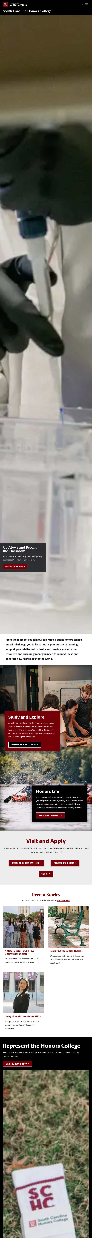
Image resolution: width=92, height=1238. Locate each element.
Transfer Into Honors (64, 863)
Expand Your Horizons (14, 566)
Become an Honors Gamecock (25, 863)
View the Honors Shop (16, 1064)
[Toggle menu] (86, 4)
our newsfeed (63, 901)
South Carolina (27, 11)
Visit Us (44, 874)
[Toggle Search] (82, 4)
